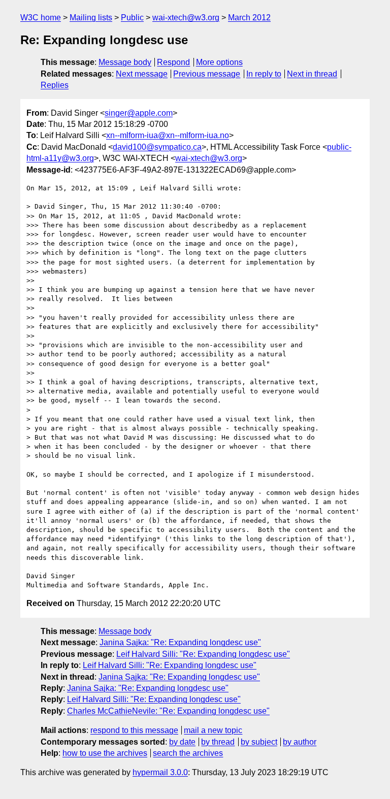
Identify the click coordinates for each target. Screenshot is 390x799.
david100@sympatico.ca (157, 147)
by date (182, 742)
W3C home (40, 17)
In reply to (263, 74)
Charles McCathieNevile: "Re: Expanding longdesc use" (168, 711)
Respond (173, 62)
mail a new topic (213, 730)
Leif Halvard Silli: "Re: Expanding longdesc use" (203, 654)
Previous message (206, 74)
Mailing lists (91, 17)
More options (219, 62)
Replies (55, 85)
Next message (142, 74)
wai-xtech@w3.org (185, 17)
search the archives (188, 753)
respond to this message (134, 730)
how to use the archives (104, 753)
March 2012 (249, 17)
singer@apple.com (139, 113)
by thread (218, 742)
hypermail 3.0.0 (160, 772)
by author (299, 742)
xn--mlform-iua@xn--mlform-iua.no (167, 135)
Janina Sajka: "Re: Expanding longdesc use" (180, 642)
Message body (125, 62)
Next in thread (312, 74)
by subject (259, 742)
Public (132, 17)
